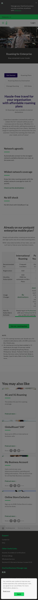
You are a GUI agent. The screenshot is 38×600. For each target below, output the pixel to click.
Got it (19, 594)
